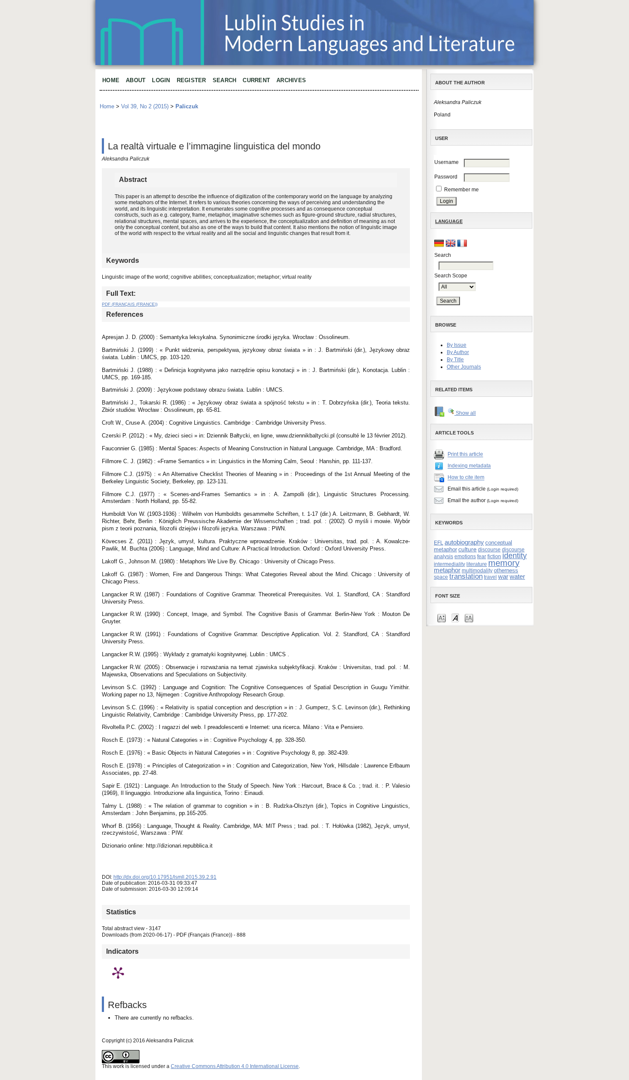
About (135, 80)
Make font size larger (469, 617)
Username (446, 162)
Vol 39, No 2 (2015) (145, 106)
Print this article (465, 455)
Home (110, 80)
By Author (458, 352)
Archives (291, 80)
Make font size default (455, 617)
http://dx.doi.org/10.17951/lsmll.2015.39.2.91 (165, 877)
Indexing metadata (469, 466)
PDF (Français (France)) (129, 304)
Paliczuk (186, 106)
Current (256, 80)
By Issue (456, 345)
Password (445, 177)
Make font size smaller (441, 617)
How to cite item (466, 478)
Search (225, 80)
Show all (465, 413)
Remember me (461, 190)
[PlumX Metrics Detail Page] (118, 972)
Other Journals (464, 367)
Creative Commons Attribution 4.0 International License (235, 1066)
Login (161, 80)
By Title (455, 360)
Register (191, 80)
